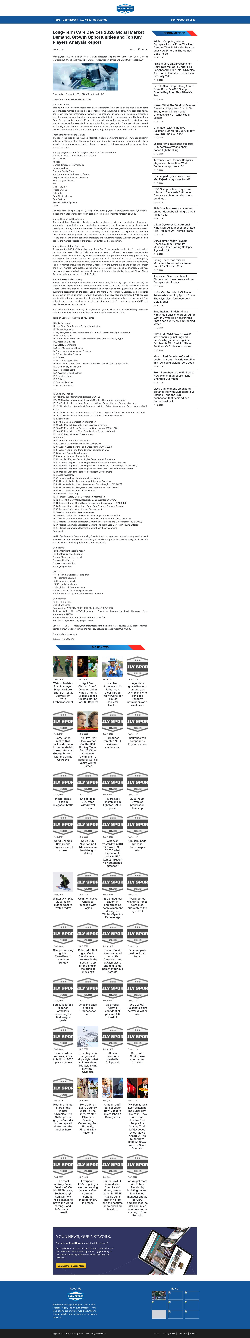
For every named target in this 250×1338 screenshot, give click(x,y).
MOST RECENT (70, 20)
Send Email (64, 605)
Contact (193, 1333)
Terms (156, 1333)
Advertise (183, 1333)
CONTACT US (100, 20)
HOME (57, 20)
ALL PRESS (85, 20)
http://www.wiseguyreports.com (77, 620)
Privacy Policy (169, 1333)
